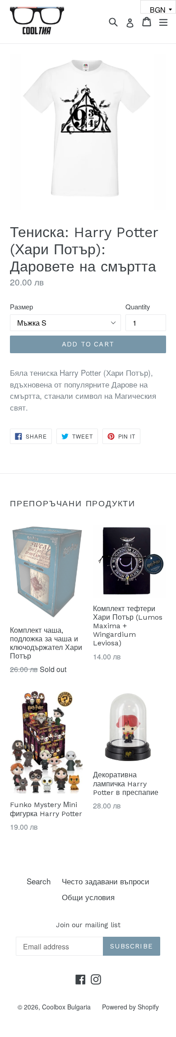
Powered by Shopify (130, 1006)
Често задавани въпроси (105, 881)
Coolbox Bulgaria (66, 1006)
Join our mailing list (88, 925)
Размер (21, 306)
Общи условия (88, 896)
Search (39, 881)
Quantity (137, 306)
